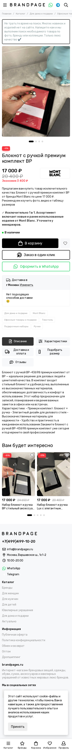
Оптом (6, 651)
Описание (20, 341)
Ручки (37, 326)
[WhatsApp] (50, 5)
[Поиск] (66, 5)
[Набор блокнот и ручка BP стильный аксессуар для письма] (18, 474)
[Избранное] (65, 243)
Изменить (26, 285)
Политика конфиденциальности (23, 640)
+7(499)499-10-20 (18, 541)
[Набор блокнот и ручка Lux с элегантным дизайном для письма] (53, 474)
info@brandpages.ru (20, 549)
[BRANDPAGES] (27, 4)
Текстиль (47, 319)
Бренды (7, 587)
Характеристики (55, 341)
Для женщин (10, 593)
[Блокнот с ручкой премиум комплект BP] (36, 91)
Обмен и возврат (13, 646)
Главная (6, 13)
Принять (17, 727)
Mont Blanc (39, 313)
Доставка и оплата (21, 351)
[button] (31, 141)
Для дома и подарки (41, 13)
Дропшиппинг (11, 657)
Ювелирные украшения (17, 610)
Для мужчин (10, 599)
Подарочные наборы (16, 326)
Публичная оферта (14, 634)
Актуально (9, 621)
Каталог (20, 13)
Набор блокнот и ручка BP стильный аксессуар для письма (18, 506)
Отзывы (20, 362)
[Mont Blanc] (55, 173)
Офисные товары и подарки (20, 319)
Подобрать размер (54, 351)
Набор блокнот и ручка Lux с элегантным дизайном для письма (52, 506)
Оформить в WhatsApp (39, 266)
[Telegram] (58, 5)
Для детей (9, 604)
